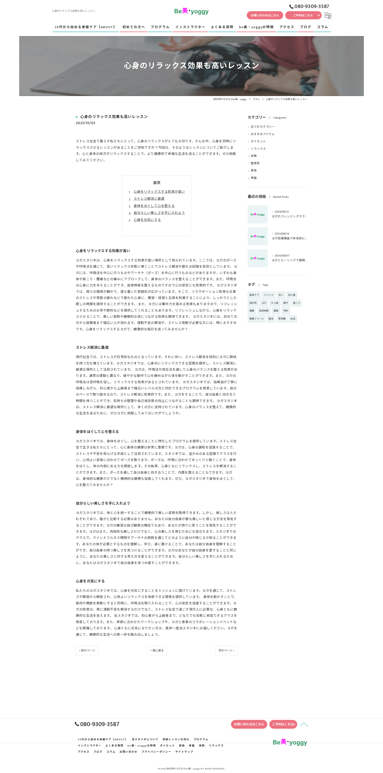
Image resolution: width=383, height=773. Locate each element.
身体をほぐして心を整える (154, 206)
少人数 (274, 303)
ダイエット (258, 141)
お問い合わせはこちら (265, 15)
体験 (254, 156)
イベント (269, 295)
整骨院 (255, 163)
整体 (270, 319)
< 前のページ (87, 650)
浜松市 (253, 303)
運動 (251, 311)
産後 (254, 170)
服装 (276, 311)
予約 (285, 311)
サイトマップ (184, 752)
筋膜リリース (256, 319)
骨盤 (254, 178)
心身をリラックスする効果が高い (159, 192)
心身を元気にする (147, 220)
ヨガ (264, 303)
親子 (285, 303)
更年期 (282, 319)
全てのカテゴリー (263, 127)
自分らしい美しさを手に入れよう (159, 213)
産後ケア (254, 295)
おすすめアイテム (263, 134)
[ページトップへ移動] (304, 724)
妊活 (292, 319)
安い (280, 295)
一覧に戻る (157, 650)
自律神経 (264, 311)
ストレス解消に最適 (149, 199)
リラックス (258, 148)
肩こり (296, 303)
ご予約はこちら (303, 15)
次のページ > (226, 650)
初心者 (292, 295)
